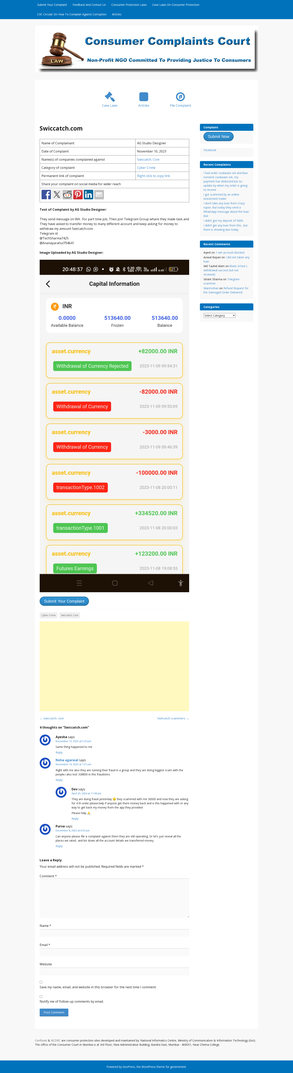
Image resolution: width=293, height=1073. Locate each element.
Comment (48, 876)
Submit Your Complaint (52, 5)
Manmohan (211, 288)
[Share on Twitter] (57, 194)
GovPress (129, 1067)
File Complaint (180, 105)
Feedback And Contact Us (89, 5)
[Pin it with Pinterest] (78, 194)
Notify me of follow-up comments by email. (72, 1001)
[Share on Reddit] (67, 194)
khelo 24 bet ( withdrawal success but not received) (225, 270)
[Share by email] (99, 194)
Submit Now (218, 136)
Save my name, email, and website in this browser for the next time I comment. (98, 987)
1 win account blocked (230, 252)
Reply (59, 752)
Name (45, 926)
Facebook (210, 150)
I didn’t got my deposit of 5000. (224, 220)
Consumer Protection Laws (129, 5)
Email (45, 945)
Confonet (41, 1040)
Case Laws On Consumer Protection (175, 5)
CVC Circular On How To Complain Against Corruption (71, 14)
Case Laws (110, 105)
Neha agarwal (67, 760)
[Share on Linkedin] (88, 194)
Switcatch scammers (173, 718)
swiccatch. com (52, 718)
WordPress (149, 1067)
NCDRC (56, 1040)
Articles (116, 14)
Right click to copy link (153, 176)
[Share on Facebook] (46, 194)
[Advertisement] (114, 666)
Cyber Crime (146, 167)
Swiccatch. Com (148, 159)
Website (46, 964)
